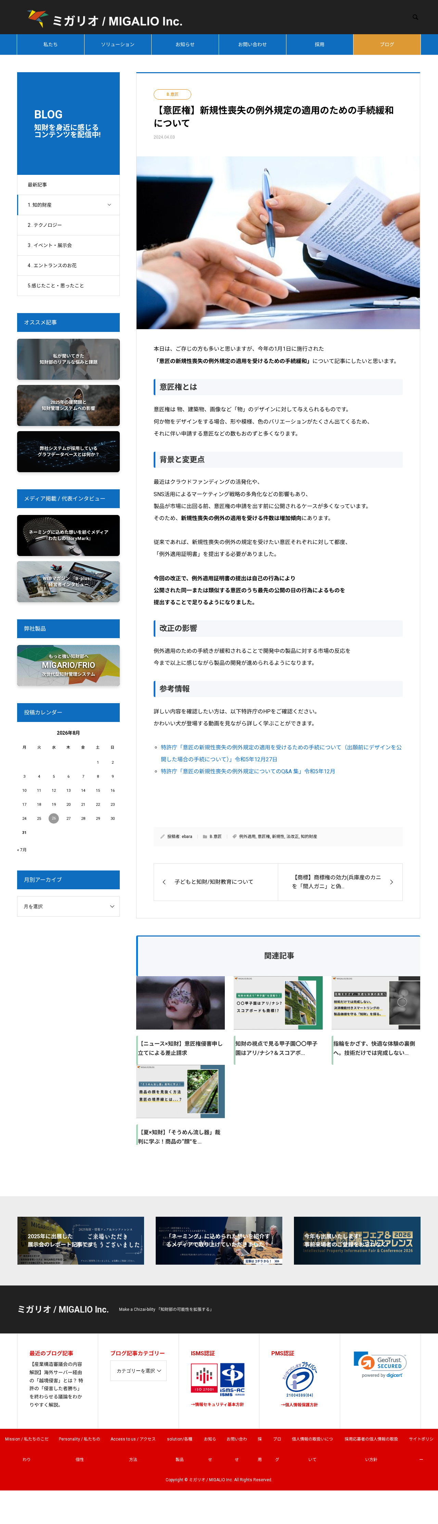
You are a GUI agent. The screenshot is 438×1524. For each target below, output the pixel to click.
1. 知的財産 (40, 205)
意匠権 (264, 836)
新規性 (278, 836)
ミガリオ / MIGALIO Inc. (63, 1309)
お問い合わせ (252, 44)
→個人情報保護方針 (299, 1405)
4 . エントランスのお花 (52, 265)
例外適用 (247, 836)
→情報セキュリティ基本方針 (217, 1404)
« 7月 (22, 850)
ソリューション (117, 44)
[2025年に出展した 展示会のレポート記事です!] (80, 1261)
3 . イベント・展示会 (50, 245)
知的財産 (309, 836)
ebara (187, 836)
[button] (380, 1365)
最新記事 (37, 185)
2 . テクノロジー (45, 225)
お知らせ (185, 44)
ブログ (387, 44)
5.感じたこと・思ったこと (56, 285)
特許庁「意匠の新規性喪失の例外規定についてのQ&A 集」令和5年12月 (248, 771)
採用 (319, 44)
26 (54, 818)
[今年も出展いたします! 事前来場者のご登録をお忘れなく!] (357, 1261)
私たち (50, 44)
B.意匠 (173, 94)
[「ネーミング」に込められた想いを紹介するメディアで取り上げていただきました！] (219, 1261)
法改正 (292, 836)
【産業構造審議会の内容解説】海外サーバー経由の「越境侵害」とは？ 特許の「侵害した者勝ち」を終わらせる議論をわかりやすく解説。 (56, 1384)
